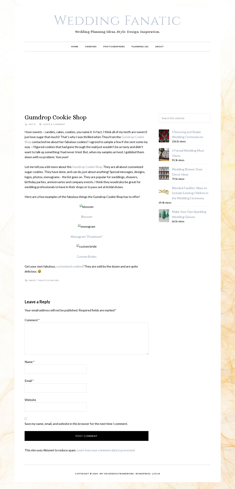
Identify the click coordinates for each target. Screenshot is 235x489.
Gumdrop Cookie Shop (87, 167)
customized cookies (69, 266)
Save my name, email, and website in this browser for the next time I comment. (76, 424)
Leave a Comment (54, 124)
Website (30, 400)
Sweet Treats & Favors (44, 280)
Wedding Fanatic (117, 21)
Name (29, 362)
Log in (156, 473)
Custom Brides (87, 256)
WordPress (143, 473)
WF (101, 473)
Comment (32, 320)
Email (29, 381)
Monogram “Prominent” (87, 236)
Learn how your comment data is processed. (106, 450)
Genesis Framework (121, 473)
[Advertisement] (117, 82)
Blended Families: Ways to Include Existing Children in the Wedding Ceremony (190, 193)
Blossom (86, 217)
